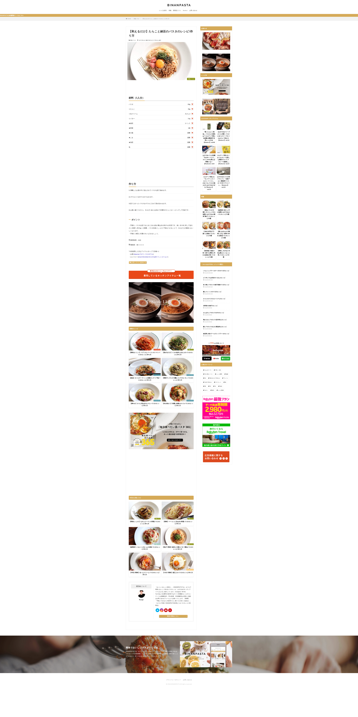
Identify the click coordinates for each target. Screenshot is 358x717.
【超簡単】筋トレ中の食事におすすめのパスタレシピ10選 (223, 212)
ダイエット (218, 382)
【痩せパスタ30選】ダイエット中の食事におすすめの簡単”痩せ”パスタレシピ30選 (209, 214)
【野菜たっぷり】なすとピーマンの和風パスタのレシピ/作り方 (144, 522)
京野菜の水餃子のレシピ (210, 305)
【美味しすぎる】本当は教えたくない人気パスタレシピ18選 (223, 254)
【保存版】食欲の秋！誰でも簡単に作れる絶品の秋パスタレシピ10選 (209, 254)
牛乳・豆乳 (218, 370)
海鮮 (147, 40)
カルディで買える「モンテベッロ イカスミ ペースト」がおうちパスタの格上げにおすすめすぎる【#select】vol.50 (209, 183)
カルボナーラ (208, 370)
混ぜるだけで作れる (153, 40)
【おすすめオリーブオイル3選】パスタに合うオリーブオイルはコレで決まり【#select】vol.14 (223, 136)
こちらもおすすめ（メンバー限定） (213, 264)
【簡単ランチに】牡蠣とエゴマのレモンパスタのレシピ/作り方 (177, 379)
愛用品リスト (177, 10)
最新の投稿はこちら (173, 616)
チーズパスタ (190, 569)
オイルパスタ (157, 375)
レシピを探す (163, 10)
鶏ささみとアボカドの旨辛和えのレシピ (215, 319)
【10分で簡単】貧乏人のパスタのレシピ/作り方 (178, 572)
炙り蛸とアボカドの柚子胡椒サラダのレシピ (216, 284)
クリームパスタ (156, 569)
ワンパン (226, 378)
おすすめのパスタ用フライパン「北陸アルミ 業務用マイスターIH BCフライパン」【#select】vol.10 (223, 182)
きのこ (206, 390)
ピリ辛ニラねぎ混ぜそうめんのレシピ (214, 277)
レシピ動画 (221, 390)
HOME (129, 18)
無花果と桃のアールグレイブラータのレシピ (216, 333)
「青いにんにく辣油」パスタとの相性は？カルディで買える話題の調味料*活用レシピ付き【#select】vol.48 (209, 137)
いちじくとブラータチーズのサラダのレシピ (216, 270)
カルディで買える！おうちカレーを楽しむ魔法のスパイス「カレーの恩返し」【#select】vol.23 (223, 159)
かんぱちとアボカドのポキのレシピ (213, 312)
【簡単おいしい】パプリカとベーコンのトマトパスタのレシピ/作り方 (144, 353)
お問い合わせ (193, 10)
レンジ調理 (219, 374)
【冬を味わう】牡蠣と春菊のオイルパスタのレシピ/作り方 (177, 404)
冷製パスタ (157, 544)
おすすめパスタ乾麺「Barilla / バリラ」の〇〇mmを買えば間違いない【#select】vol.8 (209, 159)
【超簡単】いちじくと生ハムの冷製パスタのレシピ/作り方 (144, 548)
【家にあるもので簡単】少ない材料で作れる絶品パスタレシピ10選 (223, 235)
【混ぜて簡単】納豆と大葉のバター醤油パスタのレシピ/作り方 (177, 548)
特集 (170, 10)
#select (185, 10)
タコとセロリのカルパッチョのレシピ (214, 298)
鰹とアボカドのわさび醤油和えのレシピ (215, 326)
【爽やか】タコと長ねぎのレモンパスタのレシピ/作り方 (144, 404)
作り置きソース (208, 374)
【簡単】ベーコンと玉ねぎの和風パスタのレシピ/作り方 (177, 522)
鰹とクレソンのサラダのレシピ (212, 291)
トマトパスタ (157, 349)
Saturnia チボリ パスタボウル (143, 254)
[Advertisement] (161, 163)
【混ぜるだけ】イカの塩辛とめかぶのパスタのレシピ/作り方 (177, 353)
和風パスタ (136, 18)
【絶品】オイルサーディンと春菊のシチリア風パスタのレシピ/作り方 (144, 379)
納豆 (160, 40)
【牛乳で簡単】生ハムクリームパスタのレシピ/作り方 (145, 573)
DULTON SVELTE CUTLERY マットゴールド (153, 257)
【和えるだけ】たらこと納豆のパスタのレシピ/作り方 (155, 18)
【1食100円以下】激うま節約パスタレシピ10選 (209, 233)
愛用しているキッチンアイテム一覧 (162, 274)
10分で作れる (141, 40)
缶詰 (221, 386)
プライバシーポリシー (173, 680)
